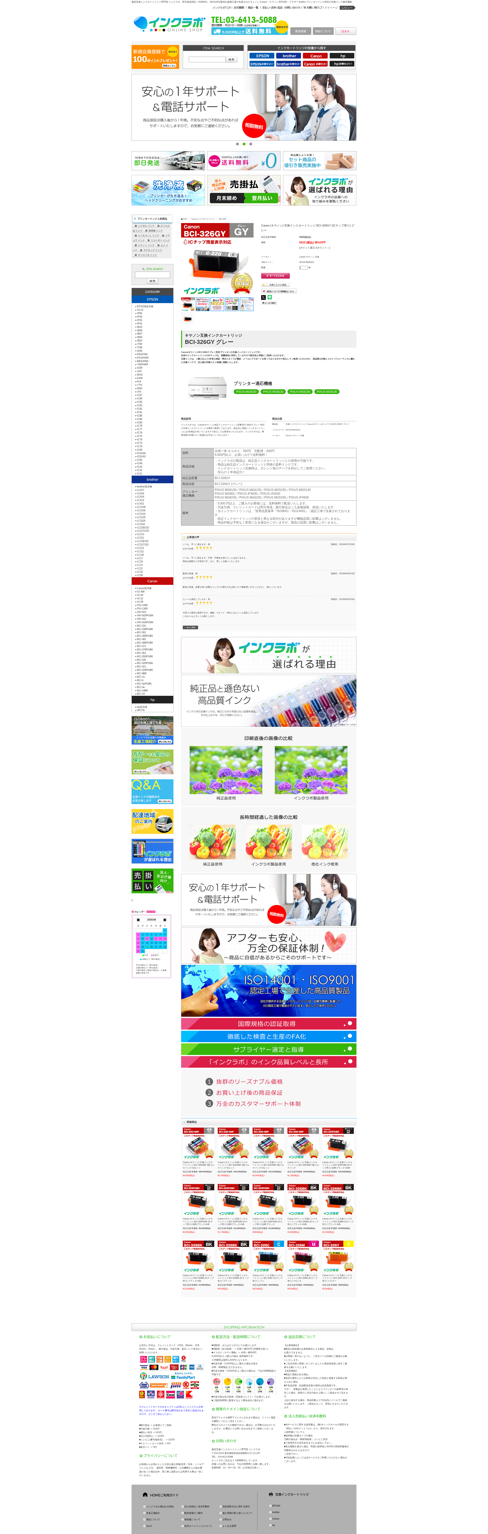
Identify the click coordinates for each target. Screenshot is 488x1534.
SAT (139, 371)
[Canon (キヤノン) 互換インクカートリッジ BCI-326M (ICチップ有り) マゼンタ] (303, 1256)
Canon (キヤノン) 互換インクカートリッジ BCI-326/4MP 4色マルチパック (303, 1165)
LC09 (140, 575)
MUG (140, 374)
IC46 (139, 463)
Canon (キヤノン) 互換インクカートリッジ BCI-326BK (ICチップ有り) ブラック (233, 1278)
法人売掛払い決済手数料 (196, 1506)
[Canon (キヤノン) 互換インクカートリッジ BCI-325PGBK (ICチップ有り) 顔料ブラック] (268, 1199)
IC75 (139, 436)
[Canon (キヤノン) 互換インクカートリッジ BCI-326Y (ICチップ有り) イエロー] (338, 1256)
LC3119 (141, 520)
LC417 (140, 490)
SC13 (140, 309)
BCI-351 (141, 653)
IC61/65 (141, 453)
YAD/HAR (142, 364)
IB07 (139, 333)
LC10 (140, 571)
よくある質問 (229, 1526)
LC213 (140, 534)
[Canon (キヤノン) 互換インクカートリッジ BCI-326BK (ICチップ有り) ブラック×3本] (198, 1256)
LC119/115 (142, 541)
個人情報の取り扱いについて (237, 1513)
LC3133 (141, 513)
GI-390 (140, 591)
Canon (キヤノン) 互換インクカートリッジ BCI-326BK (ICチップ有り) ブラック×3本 (198, 1278)
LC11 (140, 568)
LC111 (140, 551)
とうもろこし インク (148, 235)
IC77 (139, 429)
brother (276, 1512)
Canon (275, 1518)
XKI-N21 (141, 612)
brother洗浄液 (144, 486)
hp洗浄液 (142, 707)
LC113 (140, 548)
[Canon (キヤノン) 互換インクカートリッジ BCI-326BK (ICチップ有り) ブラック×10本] (303, 1199)
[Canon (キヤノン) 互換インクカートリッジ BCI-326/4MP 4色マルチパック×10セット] (198, 1143)
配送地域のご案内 (193, 1513)
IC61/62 (141, 456)
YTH (139, 385)
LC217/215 (143, 530)
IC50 (139, 459)
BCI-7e (141, 676)
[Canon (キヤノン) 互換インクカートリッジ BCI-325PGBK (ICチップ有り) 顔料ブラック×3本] (233, 1199)
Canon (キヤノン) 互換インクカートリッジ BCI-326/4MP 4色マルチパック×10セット (198, 1165)
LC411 (140, 503)
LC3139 (141, 507)
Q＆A (149, 1526)
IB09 (139, 330)
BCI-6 (140, 680)
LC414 (140, 496)
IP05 (139, 313)
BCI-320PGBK (145, 670)
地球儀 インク (155, 230)
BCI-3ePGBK (144, 683)
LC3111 (141, 524)
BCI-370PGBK (145, 649)
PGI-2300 (142, 605)
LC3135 (141, 510)
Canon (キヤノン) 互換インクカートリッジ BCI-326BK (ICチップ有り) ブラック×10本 (303, 1221)
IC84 (139, 419)
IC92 (139, 408)
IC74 (139, 439)
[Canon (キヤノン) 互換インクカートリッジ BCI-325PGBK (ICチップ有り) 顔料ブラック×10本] (338, 1143)
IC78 (139, 425)
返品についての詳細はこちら (280, 291)
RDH (139, 388)
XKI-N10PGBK (145, 622)
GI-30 (140, 601)
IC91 (139, 412)
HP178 (140, 710)
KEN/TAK (142, 354)
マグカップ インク (152, 250)
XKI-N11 (141, 618)
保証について (153, 1519)
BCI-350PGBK (145, 656)
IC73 (139, 442)
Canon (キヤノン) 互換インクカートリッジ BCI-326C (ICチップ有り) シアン (268, 1278)
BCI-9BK (142, 673)
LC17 (140, 558)
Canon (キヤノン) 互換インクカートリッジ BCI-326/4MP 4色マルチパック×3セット (268, 1165)
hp (273, 1525)
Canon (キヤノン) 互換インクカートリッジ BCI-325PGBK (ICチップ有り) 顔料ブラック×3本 (233, 1221)
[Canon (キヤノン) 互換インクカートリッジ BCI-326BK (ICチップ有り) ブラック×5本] (338, 1199)
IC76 (139, 432)
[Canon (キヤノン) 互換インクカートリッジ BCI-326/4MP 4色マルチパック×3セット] (268, 1143)
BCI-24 (141, 693)
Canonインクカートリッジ (202, 219)
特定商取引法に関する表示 (236, 1506)
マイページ (331, 7)
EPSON (276, 1505)
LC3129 (141, 517)
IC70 (139, 446)
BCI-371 (141, 646)
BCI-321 (141, 666)
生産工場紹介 (153, 1513)
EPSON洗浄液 (145, 306)
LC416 (140, 493)
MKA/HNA (142, 361)
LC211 (140, 537)
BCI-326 (222, 219)
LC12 (140, 565)
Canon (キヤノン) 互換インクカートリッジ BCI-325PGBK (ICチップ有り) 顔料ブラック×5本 (198, 1221)
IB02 (139, 340)
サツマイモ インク (147, 255)
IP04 (139, 316)
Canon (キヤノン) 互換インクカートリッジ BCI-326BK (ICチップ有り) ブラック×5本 (337, 1221)
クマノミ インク (146, 245)
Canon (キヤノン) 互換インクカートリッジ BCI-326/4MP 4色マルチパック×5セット (233, 1165)
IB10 (139, 327)
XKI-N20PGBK (145, 615)
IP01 (139, 323)
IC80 (139, 422)
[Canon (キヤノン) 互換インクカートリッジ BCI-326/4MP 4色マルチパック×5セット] (233, 1143)
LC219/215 (143, 527)
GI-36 (140, 595)
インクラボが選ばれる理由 (160, 1506)
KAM (140, 378)
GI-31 (140, 598)
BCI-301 (141, 632)
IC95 (139, 402)
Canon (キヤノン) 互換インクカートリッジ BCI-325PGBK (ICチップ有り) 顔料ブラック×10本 (337, 1165)
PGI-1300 (142, 608)
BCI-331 (141, 625)
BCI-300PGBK (145, 635)
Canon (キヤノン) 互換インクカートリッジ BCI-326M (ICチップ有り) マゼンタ (302, 1278)
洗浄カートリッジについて (198, 1526)
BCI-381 (141, 639)
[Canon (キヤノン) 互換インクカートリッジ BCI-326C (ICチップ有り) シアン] (268, 1256)
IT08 (139, 344)
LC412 (140, 500)
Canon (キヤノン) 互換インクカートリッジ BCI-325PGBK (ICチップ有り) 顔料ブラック (268, 1221)
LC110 (140, 554)
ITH (139, 391)
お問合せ (227, 1519)
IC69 (139, 449)
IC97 (139, 395)
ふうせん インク (146, 225)
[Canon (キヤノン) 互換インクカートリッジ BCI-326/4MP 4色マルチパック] (303, 1143)
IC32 (139, 470)
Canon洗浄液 (144, 588)
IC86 (139, 415)
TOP (185, 219)
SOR (139, 367)
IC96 (139, 398)
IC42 (139, 466)
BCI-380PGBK (145, 642)
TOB (139, 347)
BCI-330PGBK (145, 629)
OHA (139, 350)
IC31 (139, 473)
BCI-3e (141, 687)
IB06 (139, 337)
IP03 (139, 320)
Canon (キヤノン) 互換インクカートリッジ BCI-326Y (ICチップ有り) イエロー (337, 1278)
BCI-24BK (142, 690)
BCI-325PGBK (145, 663)
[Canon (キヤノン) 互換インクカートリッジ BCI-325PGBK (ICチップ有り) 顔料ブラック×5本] (198, 1199)
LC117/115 (142, 544)
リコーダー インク (160, 240)
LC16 (140, 561)
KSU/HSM (142, 357)
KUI (139, 381)
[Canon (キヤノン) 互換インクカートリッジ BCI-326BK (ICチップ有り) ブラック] (233, 1256)
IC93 (139, 405)
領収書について (192, 1519)
